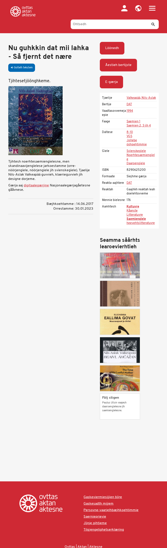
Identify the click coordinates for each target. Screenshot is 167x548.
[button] (138, 8)
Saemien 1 (133, 122)
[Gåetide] (23, 11)
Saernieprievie (95, 517)
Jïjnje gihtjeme (95, 523)
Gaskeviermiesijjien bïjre (103, 497)
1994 (130, 111)
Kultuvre (133, 207)
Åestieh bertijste (118, 65)
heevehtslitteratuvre (141, 223)
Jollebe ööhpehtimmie (137, 142)
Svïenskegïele (136, 151)
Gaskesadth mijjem (99, 504)
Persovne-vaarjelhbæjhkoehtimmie (111, 510)
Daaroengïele (136, 163)
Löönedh (112, 48)
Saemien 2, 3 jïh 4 (139, 126)
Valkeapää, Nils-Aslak (141, 98)
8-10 (130, 132)
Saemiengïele (136, 219)
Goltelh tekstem (22, 67)
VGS (129, 136)
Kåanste (132, 211)
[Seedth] (153, 24)
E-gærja (111, 82)
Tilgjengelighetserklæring (104, 530)
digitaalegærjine (36, 185)
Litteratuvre (135, 215)
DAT (129, 104)
